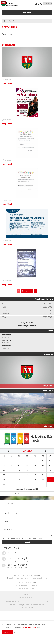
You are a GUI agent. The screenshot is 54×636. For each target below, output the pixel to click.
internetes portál (43, 602)
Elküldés (27, 542)
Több (16, 632)
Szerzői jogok (34, 585)
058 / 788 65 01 (27, 323)
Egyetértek (7, 632)
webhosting (12, 605)
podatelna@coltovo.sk (27, 325)
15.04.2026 (7, 241)
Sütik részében (29, 627)
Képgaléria (48, 390)
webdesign (22, 597)
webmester (27, 594)
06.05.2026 (7, 160)
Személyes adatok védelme (27, 588)
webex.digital (31, 597)
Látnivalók (48, 354)
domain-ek (29, 605)
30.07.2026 (7, 120)
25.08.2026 (7, 80)
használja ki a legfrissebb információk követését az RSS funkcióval (27, 578)
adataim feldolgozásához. (34, 538)
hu (47, 3)
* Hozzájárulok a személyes (24, 538)
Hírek (10, 21)
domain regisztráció (38, 605)
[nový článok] (27, 62)
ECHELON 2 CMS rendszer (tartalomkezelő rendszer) (21, 602)
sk (44, 3)
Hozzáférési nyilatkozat (23, 585)
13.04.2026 (7, 281)
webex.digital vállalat (27, 607)
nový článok (19, 21)
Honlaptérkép (22, 582)
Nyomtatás (31, 582)
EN (51, 3)
